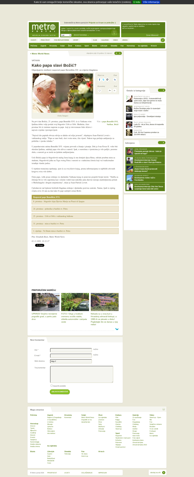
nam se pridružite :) (108, 23)
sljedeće (164, 142)
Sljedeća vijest (116, 53)
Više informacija (151, 2)
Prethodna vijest (120, 53)
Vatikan (110, 124)
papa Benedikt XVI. (110, 121)
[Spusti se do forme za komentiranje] (100, 90)
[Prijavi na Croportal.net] (107, 80)
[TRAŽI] (163, 40)
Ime (36, 350)
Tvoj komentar (40, 368)
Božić (116, 124)
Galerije (136, 415)
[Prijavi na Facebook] (100, 80)
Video (152, 415)
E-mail (38, 356)
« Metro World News (39, 53)
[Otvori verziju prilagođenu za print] (115, 80)
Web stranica (40, 361)
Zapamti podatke (59, 386)
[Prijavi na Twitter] (104, 80)
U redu (136, 2)
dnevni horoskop (81, 35)
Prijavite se (93, 23)
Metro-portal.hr (44, 28)
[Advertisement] (97, 12)
